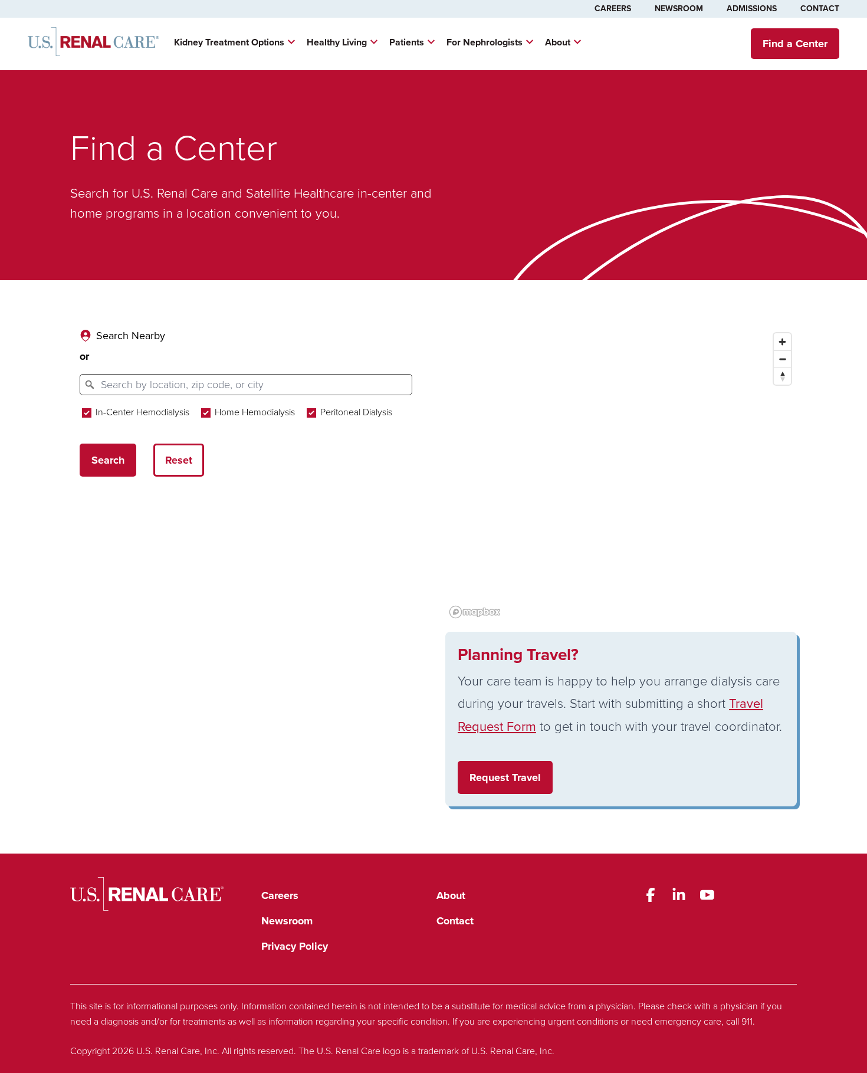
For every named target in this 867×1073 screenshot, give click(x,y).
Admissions (752, 8)
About (450, 895)
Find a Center (795, 43)
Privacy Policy (294, 946)
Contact (819, 8)
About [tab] (557, 42)
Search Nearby (130, 335)
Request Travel (505, 777)
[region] (621, 474)
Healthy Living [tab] (337, 42)
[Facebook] (650, 895)
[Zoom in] (782, 341)
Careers (613, 8)
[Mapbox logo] (475, 612)
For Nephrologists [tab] (484, 42)
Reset (178, 460)
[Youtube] (707, 895)
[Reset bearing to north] (782, 376)
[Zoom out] (782, 358)
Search (107, 460)
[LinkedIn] (679, 895)
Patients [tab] (406, 42)
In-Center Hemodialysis (141, 412)
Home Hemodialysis (253, 412)
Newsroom (679, 8)
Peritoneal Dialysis (355, 412)
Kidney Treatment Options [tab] (229, 42)
